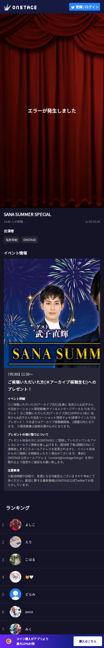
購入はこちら (88, 641)
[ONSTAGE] (20, 7)
